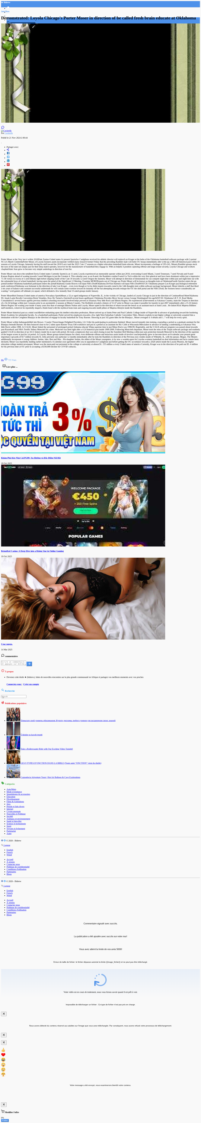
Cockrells (9, 133)
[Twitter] (103, 157)
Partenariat (11, 831)
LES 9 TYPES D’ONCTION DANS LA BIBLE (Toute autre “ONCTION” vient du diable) (61, 763)
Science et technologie (16, 824)
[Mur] (103, 149)
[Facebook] (103, 153)
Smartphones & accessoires (18, 794)
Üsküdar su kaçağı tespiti (31, 735)
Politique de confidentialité (18, 867)
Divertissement (13, 799)
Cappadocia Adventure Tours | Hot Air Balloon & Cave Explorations (50, 777)
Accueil (10, 859)
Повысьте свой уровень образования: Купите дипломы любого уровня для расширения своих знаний (68, 720)
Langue (6, 845)
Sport (9, 826)
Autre (9, 833)
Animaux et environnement (18, 819)
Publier (5, 1120)
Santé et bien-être (14, 821)
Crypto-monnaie (14, 811)
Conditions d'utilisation (16, 869)
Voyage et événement (16, 828)
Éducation (11, 797)
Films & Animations (15, 801)
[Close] (4, 1014)
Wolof (9, 855)
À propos (11, 862)
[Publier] (29, 664)
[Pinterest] (103, 165)
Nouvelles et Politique (16, 814)
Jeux (9, 804)
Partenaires (11, 872)
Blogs (9, 874)
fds (2, 360)
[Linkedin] (103, 161)
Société (10, 816)
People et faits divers (15, 806)
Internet (10, 809)
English (10, 850)
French (10, 852)
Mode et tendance (14, 792)
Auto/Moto (11, 789)
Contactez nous (13, 864)
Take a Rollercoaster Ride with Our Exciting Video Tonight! (47, 749)
